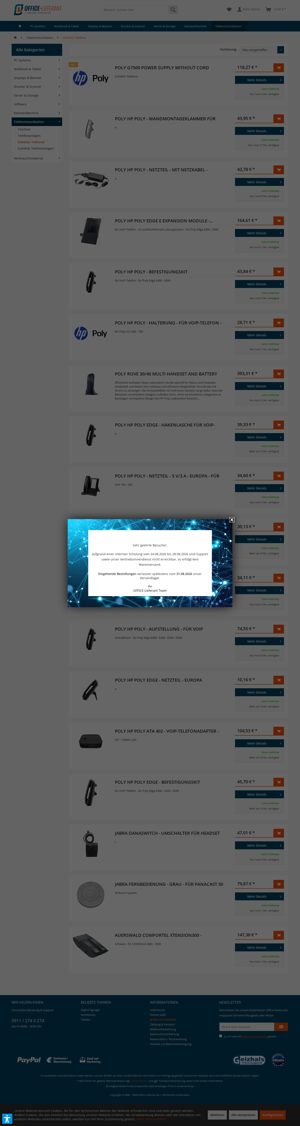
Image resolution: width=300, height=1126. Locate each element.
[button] (7, 1119)
